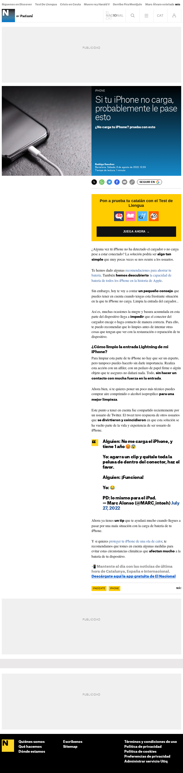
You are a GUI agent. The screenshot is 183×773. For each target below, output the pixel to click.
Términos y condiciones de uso (150, 742)
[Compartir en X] (94, 182)
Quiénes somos (32, 742)
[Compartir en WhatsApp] (101, 182)
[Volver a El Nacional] (114, 15)
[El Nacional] (8, 745)
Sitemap (70, 746)
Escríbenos (72, 742)
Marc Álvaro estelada (159, 4)
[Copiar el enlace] (132, 182)
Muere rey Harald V (97, 4)
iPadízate (99, 588)
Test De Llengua (46, 4)
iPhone (114, 588)
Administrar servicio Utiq (146, 761)
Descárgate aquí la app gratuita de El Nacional (134, 576)
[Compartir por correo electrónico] (124, 182)
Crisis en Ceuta (70, 4)
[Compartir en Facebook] (117, 182)
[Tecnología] (8, 15)
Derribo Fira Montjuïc (127, 4)
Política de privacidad (143, 746)
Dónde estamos (32, 751)
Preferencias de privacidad (147, 756)
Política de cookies (140, 751)
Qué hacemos (30, 746)
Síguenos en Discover (17, 4)
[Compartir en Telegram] (109, 182)
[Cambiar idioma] (160, 15)
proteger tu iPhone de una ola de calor (135, 541)
